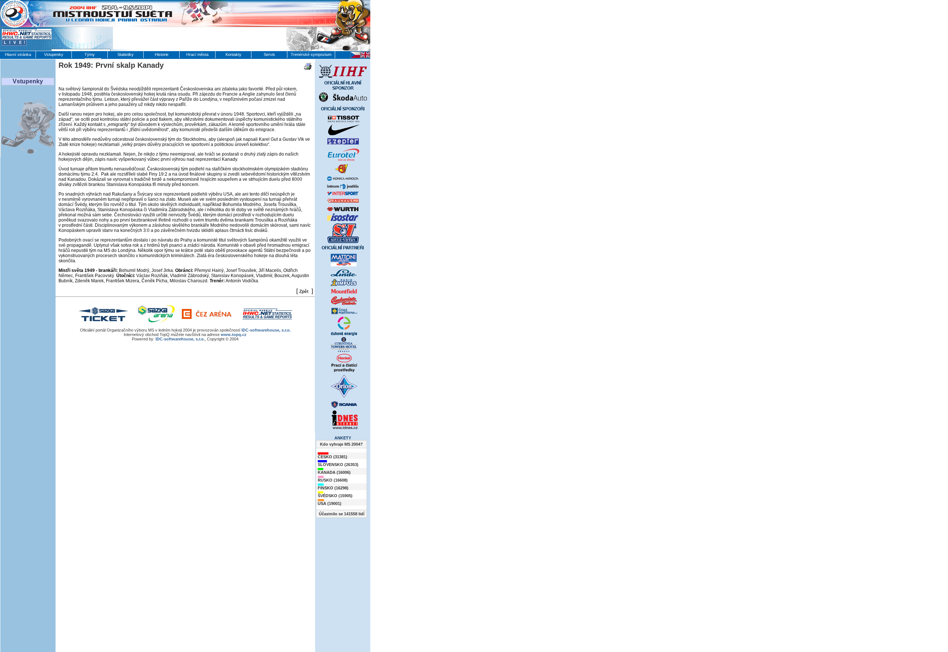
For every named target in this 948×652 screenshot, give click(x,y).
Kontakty (233, 54)
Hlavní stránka (18, 54)
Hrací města (197, 54)
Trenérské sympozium (311, 54)
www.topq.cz (234, 334)
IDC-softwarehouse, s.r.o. (266, 330)
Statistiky (125, 54)
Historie (161, 54)
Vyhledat (92, 58)
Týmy (89, 54)
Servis (269, 54)
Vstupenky (53, 54)
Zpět (303, 291)
